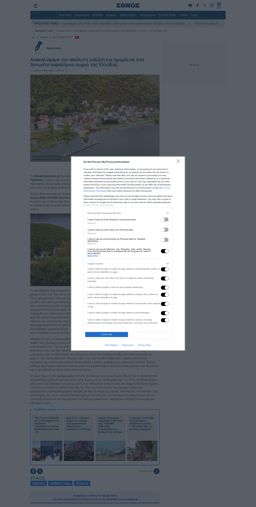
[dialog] (128, 253)
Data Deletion (111, 345)
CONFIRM (106, 334)
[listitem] (128, 213)
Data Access (128, 345)
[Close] (179, 162)
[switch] (165, 219)
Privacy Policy (144, 345)
